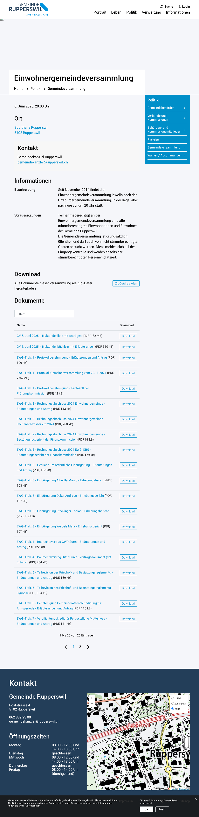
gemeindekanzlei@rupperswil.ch (42, 162)
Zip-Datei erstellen (126, 283)
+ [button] (92, 698)
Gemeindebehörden (161, 108)
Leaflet (174, 788)
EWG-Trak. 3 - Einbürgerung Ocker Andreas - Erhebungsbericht (60, 496)
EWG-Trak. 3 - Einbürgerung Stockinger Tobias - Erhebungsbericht (63, 511)
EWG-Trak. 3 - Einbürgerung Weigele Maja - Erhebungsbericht (59, 526)
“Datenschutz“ (32, 805)
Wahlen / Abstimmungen (165, 155)
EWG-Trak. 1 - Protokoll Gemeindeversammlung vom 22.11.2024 (61, 373)
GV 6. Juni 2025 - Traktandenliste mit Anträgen (49, 336)
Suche (168, 6)
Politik (131, 12)
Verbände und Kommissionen (158, 117)
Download (127, 325)
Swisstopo (184, 788)
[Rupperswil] (28, 9)
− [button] (92, 703)
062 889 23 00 (20, 717)
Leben (116, 12)
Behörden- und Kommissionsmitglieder (164, 129)
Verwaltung (151, 12)
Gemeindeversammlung (167, 147)
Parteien (153, 139)
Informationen (178, 12)
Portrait (99, 12)
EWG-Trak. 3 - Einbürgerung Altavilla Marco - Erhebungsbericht (61, 480)
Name (21, 325)
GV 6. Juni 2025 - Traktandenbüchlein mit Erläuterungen (55, 346)
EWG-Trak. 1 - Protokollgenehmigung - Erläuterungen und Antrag (62, 357)
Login (186, 6)
